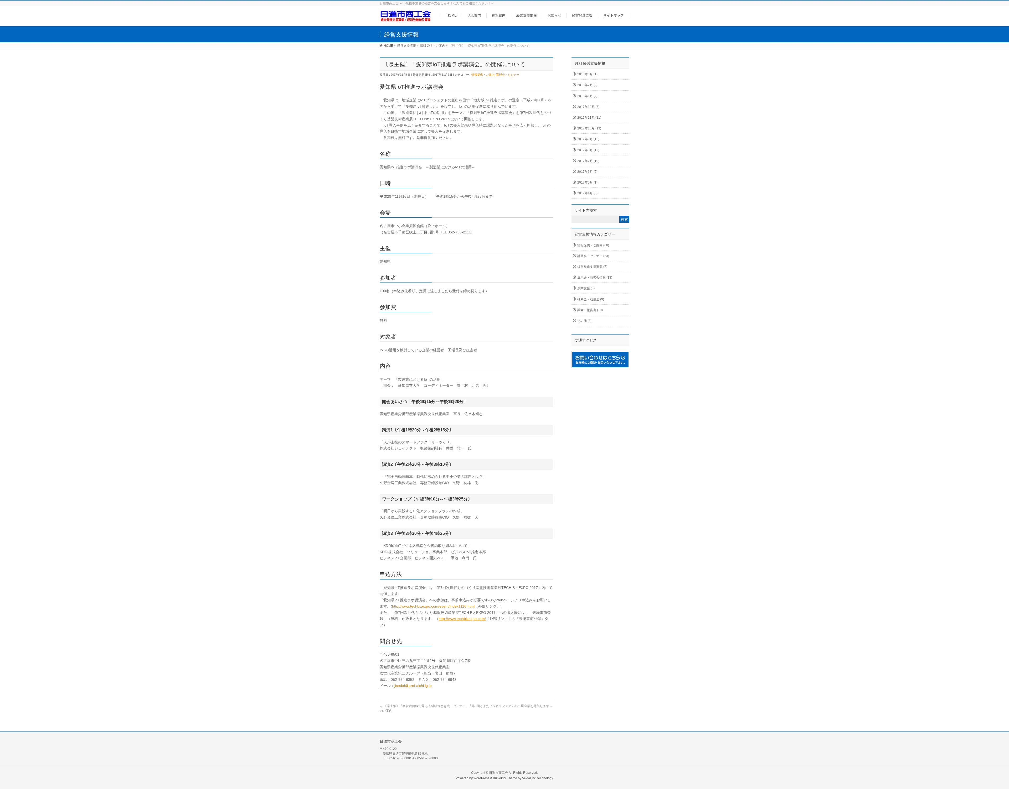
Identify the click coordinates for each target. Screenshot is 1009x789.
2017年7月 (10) (588, 161)
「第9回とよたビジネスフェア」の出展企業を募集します (511, 706)
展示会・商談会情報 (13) (594, 277)
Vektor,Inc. (529, 778)
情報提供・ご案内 (483, 74)
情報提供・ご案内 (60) (593, 245)
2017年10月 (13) (589, 128)
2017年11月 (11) (589, 117)
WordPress (481, 778)
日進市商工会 (498, 773)
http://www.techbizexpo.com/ (462, 618)
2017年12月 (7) (588, 107)
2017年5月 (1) (587, 182)
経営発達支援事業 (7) (592, 267)
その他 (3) (584, 321)
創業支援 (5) (586, 288)
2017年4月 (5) (587, 193)
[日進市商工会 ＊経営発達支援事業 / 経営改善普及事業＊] (406, 19)
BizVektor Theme (505, 778)
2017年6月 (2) (587, 172)
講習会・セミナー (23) (593, 256)
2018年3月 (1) (587, 74)
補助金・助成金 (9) (590, 299)
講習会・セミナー (507, 74)
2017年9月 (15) (588, 139)
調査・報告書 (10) (590, 310)
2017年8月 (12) (588, 150)
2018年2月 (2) (587, 85)
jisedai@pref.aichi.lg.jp (413, 685)
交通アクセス (586, 340)
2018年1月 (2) (587, 96)
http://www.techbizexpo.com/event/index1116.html (433, 606)
